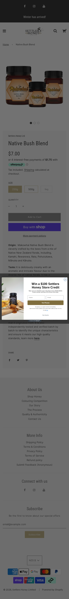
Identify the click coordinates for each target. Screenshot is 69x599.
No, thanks (45, 315)
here (47, 310)
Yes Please (45, 302)
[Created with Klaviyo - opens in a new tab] (34, 321)
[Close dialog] (65, 279)
